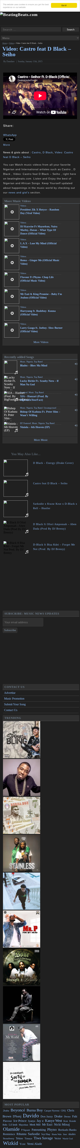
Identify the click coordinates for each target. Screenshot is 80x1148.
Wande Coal (68, 1139)
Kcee (65, 1121)
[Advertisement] (41, 585)
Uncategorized (50, 408)
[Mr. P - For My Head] (21, 946)
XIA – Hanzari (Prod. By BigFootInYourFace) (34, 398)
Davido (31, 1115)
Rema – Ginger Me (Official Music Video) (39, 262)
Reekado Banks (67, 1129)
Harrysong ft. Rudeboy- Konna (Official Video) (38, 313)
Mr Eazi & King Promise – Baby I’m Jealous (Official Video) (41, 296)
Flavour (7, 1120)
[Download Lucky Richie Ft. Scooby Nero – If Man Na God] (76, 379)
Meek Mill (35, 1124)
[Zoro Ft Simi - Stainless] (21, 870)
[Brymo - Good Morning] (21, 1022)
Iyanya (31, 1120)
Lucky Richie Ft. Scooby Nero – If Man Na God (39, 383)
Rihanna (21, 1134)
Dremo (67, 1116)
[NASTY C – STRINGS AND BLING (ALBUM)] (21, 757)
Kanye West (53, 1121)
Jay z (40, 1121)
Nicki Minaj (62, 1124)
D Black (48, 152)
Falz (74, 1116)
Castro (36, 152)
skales (72, 1134)
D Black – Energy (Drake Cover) (53, 463)
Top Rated (38, 361)
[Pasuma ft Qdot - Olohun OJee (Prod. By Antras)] (21, 1060)
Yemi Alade (34, 1144)
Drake (58, 1116)
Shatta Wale (57, 1134)
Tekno (19, 1138)
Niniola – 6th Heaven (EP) (35, 427)
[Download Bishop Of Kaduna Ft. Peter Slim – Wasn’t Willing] (76, 410)
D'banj (17, 1116)
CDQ (63, 1110)
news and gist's (19, 192)
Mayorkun (23, 1124)
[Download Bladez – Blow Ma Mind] (76, 363)
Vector (57, 1138)
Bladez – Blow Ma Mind (33, 365)
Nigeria (29, 361)
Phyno (52, 1129)
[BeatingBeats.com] (19, 14)
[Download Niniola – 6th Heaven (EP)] (76, 425)
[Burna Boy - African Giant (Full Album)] (21, 833)
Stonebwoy (8, 1138)
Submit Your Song (15, 704)
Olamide (11, 1129)
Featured (24, 392)
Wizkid (10, 1143)
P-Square (25, 1130)
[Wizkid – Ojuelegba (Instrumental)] (21, 908)
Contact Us (10, 710)
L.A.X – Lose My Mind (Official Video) (38, 245)
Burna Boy (35, 1110)
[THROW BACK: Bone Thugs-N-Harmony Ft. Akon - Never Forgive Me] (21, 984)
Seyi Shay (45, 1134)
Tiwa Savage (43, 1138)
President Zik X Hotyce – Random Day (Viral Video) (39, 211)
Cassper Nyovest (51, 1111)
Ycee (22, 1143)
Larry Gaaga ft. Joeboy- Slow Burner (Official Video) (41, 329)
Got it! (64, 5)
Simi (65, 1134)
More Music (41, 439)
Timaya (28, 1138)
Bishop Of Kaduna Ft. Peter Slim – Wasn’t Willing (40, 413)
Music (22, 361)
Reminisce (9, 1134)
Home (4, 43)
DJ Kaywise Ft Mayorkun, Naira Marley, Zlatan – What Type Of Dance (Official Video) (38, 230)
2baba (6, 1110)
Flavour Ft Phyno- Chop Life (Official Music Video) (37, 279)
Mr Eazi (47, 1124)
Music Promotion (14, 698)
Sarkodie (34, 1134)
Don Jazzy (47, 1116)
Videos (11, 43)
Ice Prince (20, 1121)
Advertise (9, 692)
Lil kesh (13, 1124)
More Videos (40, 342)
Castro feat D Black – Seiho (50, 483)
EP (21, 423)
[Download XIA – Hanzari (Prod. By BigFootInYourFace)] (76, 394)
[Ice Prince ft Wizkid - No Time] (21, 795)
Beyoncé (18, 1110)
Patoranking (39, 1129)
